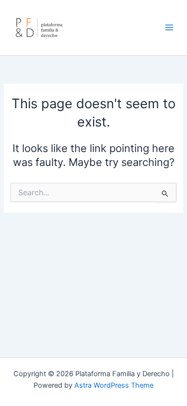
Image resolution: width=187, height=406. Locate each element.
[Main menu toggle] (169, 27)
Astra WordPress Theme (113, 385)
